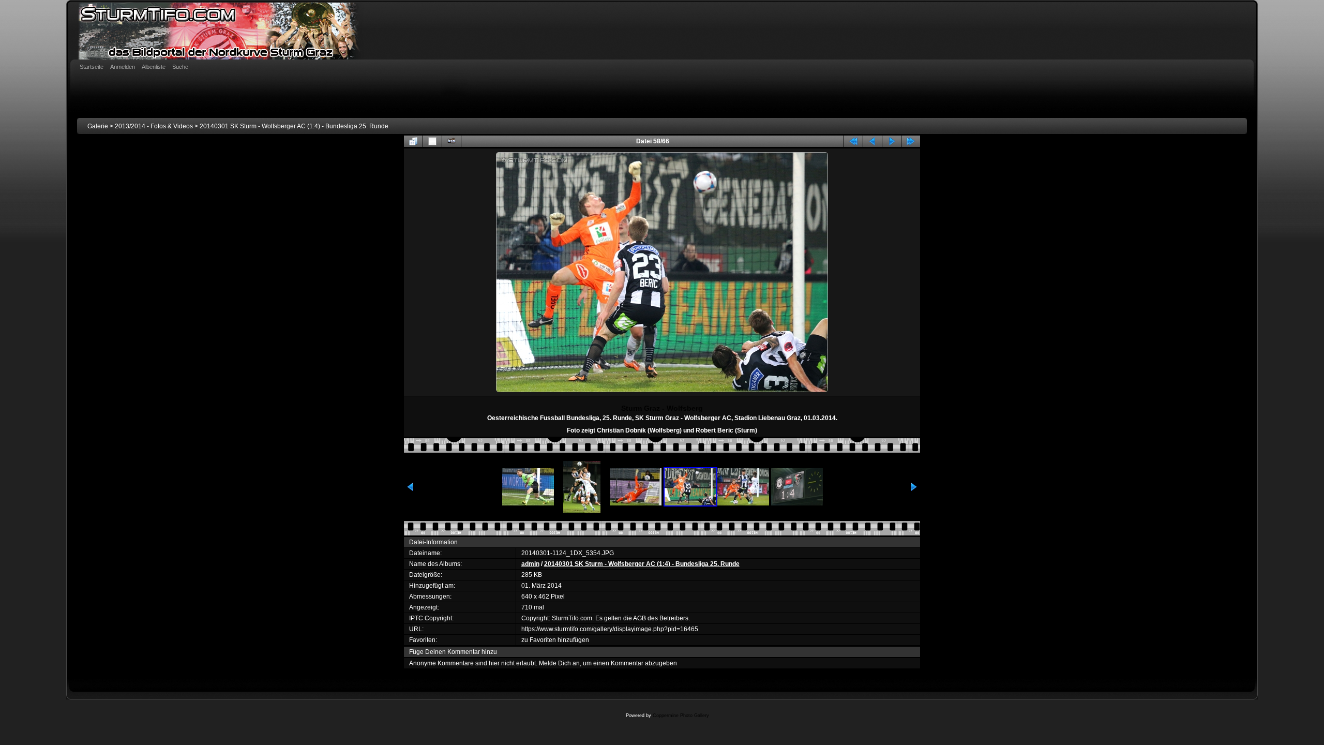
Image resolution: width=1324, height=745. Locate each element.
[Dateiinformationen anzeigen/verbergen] (432, 141)
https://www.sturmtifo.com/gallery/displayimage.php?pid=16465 (609, 629)
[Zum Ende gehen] (910, 141)
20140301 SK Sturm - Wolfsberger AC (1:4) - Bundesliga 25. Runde (294, 126)
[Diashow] (451, 141)
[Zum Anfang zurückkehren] (853, 141)
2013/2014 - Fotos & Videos (154, 126)
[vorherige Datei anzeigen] (872, 141)
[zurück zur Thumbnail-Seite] (413, 141)
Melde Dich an (559, 663)
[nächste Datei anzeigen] (891, 141)
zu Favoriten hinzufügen (555, 640)
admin (530, 564)
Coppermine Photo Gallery (681, 715)
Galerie (97, 126)
